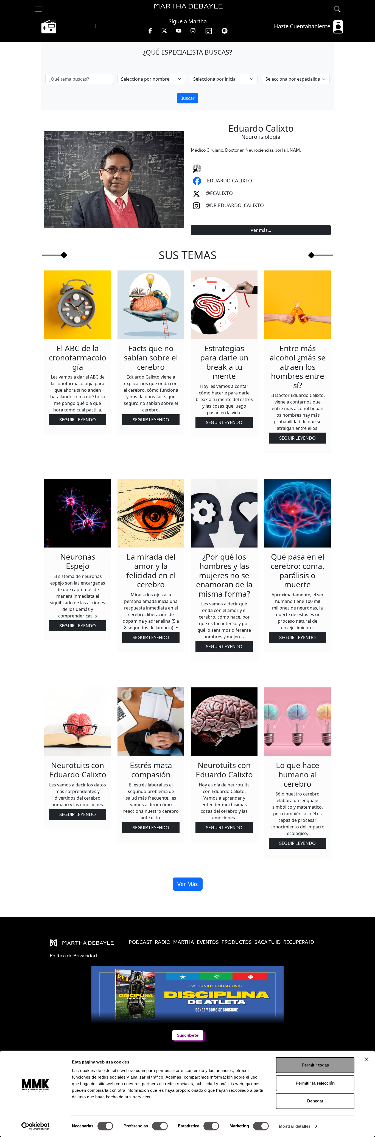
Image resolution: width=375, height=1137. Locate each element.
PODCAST (140, 942)
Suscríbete (187, 1035)
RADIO (162, 942)
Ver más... (261, 230)
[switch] (160, 1126)
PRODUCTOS (237, 942)
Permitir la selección (315, 1083)
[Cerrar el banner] (366, 1059)
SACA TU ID (267, 942)
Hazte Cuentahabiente (303, 26)
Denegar (315, 1101)
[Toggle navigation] (38, 9)
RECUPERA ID (298, 942)
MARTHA (183, 942)
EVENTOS (208, 942)
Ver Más (187, 884)
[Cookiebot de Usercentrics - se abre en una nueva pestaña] (36, 1126)
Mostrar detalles (294, 1126)
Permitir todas (315, 1065)
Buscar (187, 98)
